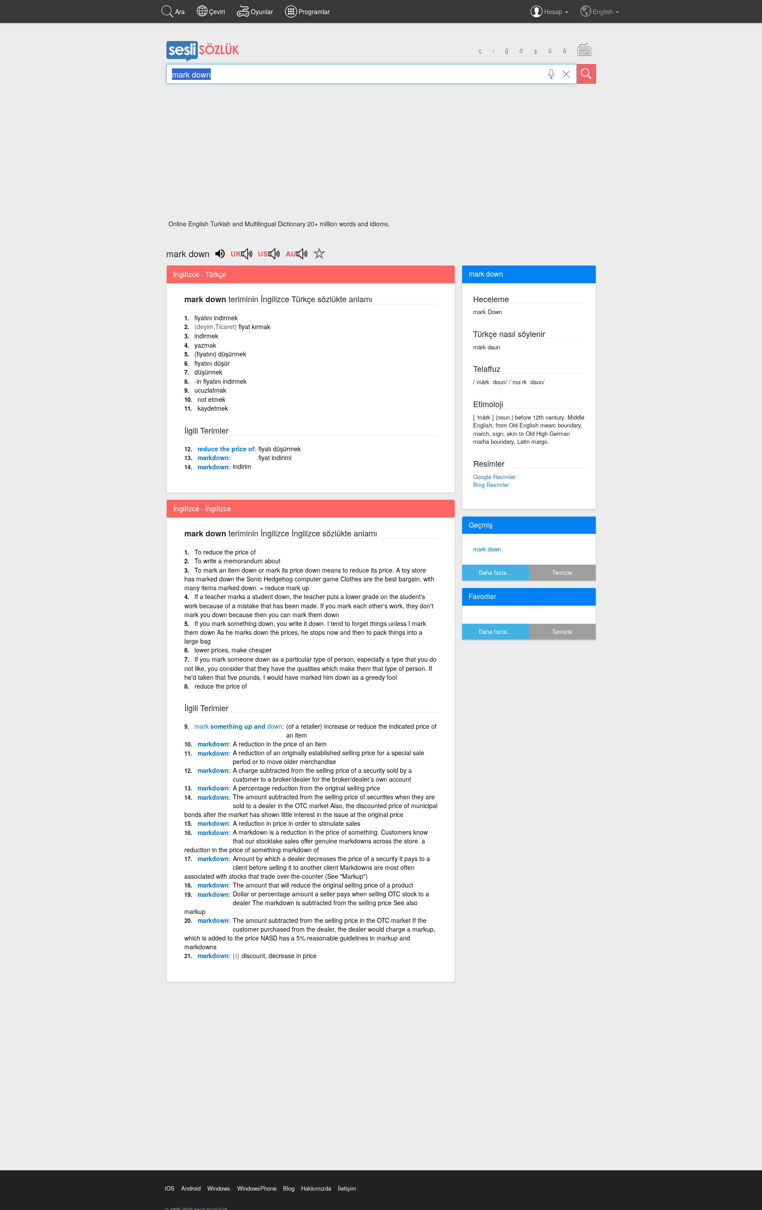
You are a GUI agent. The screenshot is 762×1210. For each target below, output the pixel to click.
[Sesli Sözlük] (202, 59)
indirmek (206, 335)
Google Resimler (494, 476)
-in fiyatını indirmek (220, 381)
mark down (487, 549)
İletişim (347, 1188)
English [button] (604, 11)
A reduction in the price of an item (280, 743)
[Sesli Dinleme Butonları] (242, 256)
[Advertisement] (381, 154)
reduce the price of (226, 448)
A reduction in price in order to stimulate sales (296, 823)
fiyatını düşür (212, 363)
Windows (218, 1188)
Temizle (562, 572)
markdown (213, 457)
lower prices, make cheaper (233, 649)
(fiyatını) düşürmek (220, 353)
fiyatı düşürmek (279, 448)
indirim (242, 466)
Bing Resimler (491, 484)
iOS (170, 1188)
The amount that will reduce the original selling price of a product (323, 884)
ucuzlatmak (210, 390)
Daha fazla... (495, 572)
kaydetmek (213, 408)
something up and (238, 726)
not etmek (211, 399)
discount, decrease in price (279, 955)
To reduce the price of (225, 551)
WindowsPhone (256, 1188)
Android (191, 1188)
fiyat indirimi (274, 457)
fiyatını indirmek (216, 317)
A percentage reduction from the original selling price (306, 787)
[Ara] (586, 74)
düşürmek (208, 371)
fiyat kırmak (254, 326)
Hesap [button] (554, 11)
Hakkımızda (316, 1188)
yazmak (205, 345)
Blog (289, 1188)
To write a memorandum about (237, 560)
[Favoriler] (317, 258)
